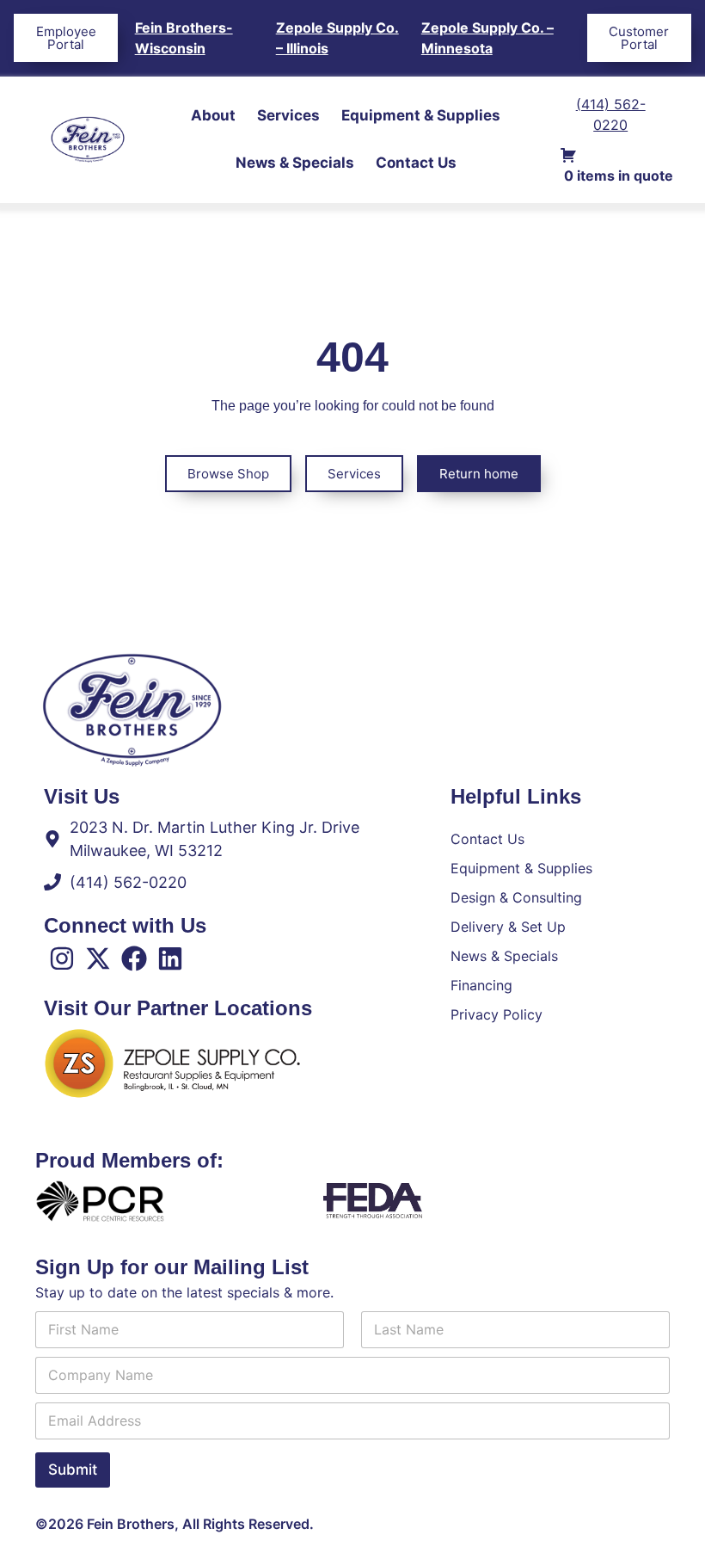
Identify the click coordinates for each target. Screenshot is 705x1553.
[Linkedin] (170, 958)
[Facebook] (134, 958)
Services (288, 115)
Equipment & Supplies (420, 115)
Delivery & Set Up (508, 926)
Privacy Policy (497, 1014)
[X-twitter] (98, 958)
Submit (72, 1469)
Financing (481, 985)
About (213, 115)
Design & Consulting (516, 897)
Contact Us (416, 162)
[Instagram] (62, 958)
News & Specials (295, 162)
